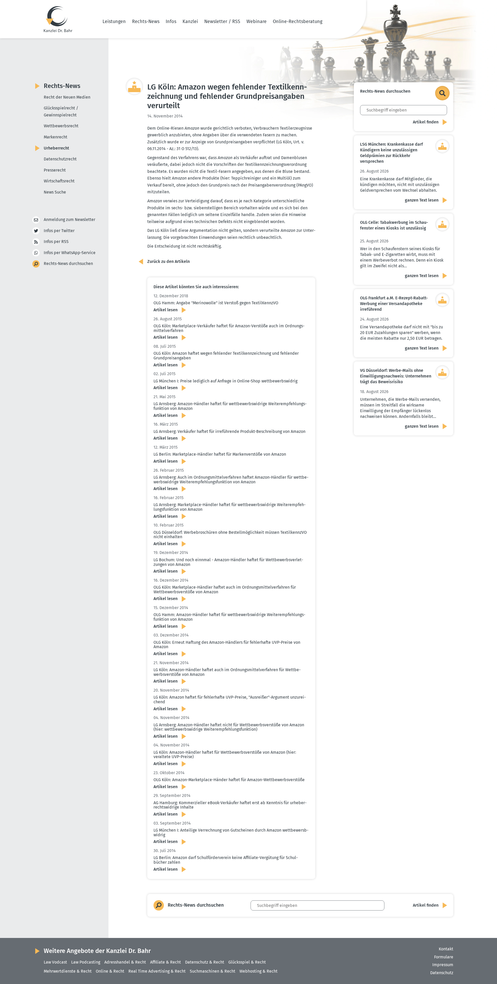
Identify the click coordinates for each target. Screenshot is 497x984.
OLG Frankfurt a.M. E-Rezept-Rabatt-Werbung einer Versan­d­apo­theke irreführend (394, 303)
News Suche (55, 192)
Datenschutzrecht (60, 159)
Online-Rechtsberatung (297, 21)
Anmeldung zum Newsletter (69, 219)
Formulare (443, 957)
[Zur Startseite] (58, 19)
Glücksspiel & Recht (247, 962)
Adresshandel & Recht (125, 962)
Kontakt (446, 948)
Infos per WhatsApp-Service (70, 252)
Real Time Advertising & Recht (157, 971)
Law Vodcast (55, 962)
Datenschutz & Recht (204, 962)
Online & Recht (110, 971)
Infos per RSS (56, 241)
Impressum (442, 964)
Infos (171, 21)
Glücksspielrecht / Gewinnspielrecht (61, 111)
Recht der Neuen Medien (67, 97)
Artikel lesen (166, 309)
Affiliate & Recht (165, 962)
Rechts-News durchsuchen (68, 263)
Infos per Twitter (59, 230)
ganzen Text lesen (421, 200)
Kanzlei (190, 21)
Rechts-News (145, 21)
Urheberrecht (56, 148)
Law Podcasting (85, 962)
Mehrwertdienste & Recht (68, 971)
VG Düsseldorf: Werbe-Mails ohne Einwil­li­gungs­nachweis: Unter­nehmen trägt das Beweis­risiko (395, 376)
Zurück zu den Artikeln (168, 261)
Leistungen (114, 21)
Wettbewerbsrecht (61, 125)
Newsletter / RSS (222, 21)
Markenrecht (55, 137)
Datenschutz (441, 972)
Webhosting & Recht (258, 971)
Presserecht (55, 170)
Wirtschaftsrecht (59, 181)
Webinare (256, 21)
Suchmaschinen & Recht (212, 971)
